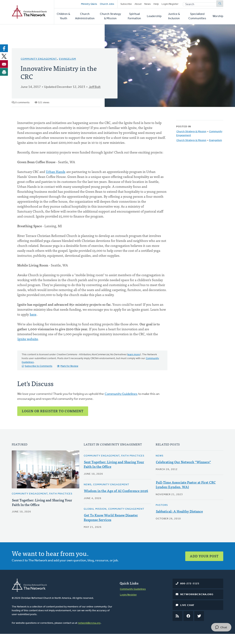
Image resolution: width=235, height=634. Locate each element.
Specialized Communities (197, 16)
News (147, 4)
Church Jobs (107, 4)
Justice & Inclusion (174, 16)
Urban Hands (55, 171)
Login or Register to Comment (53, 411)
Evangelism (67, 59)
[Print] (4, 72)
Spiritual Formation (134, 16)
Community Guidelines (121, 394)
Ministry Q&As (89, 4)
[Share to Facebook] (4, 48)
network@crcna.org (89, 623)
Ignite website (27, 338)
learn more (134, 354)
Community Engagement (39, 59)
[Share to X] (4, 56)
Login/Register (170, 4)
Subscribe (126, 4)
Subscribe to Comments (38, 366)
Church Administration (85, 16)
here (33, 314)
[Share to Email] (4, 64)
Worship (218, 16)
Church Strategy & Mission (110, 16)
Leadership (154, 16)
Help (156, 4)
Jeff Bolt (95, 87)
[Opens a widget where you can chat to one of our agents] (221, 627)
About (138, 4)
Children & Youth (63, 16)
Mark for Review (69, 366)
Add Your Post (204, 556)
